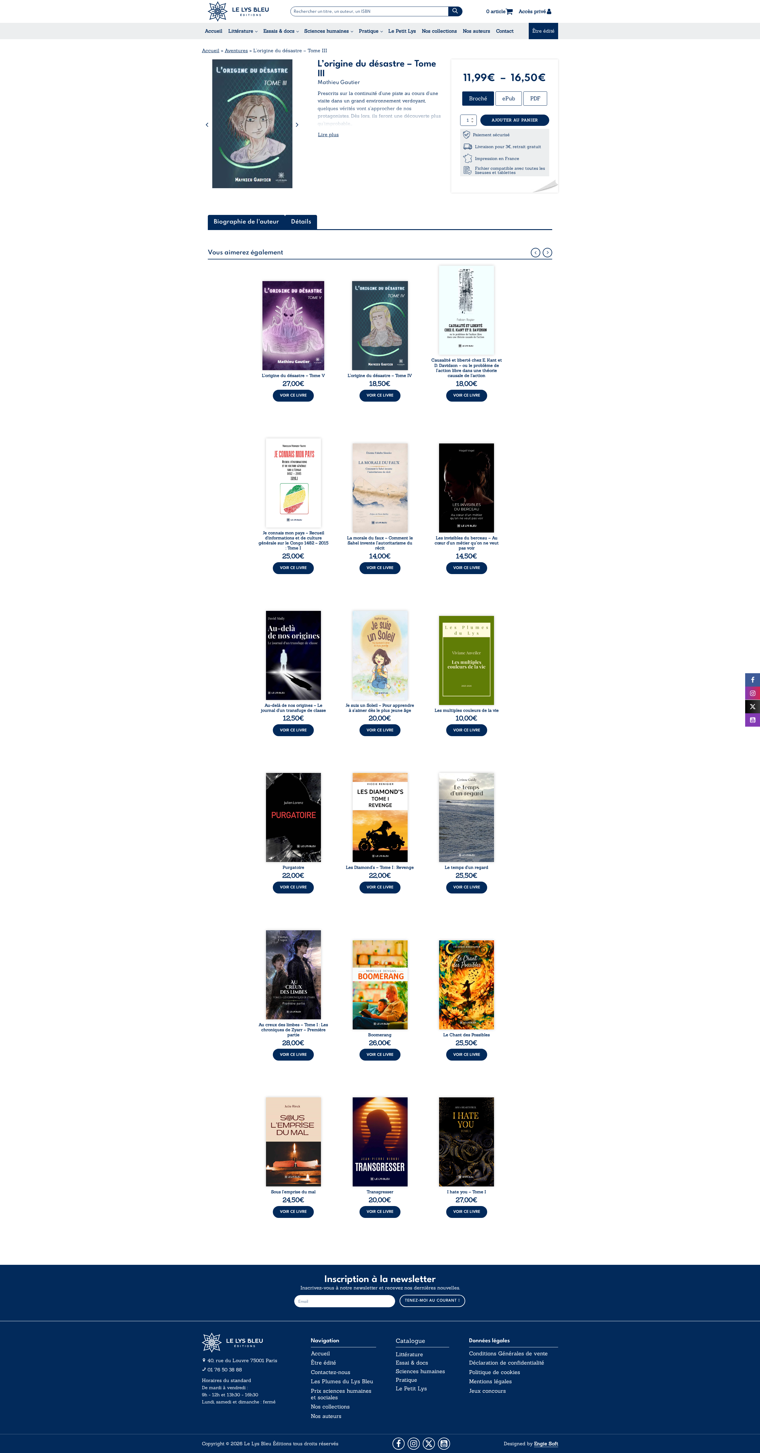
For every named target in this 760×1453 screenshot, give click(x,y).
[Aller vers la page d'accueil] (246, 1342)
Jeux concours (487, 1391)
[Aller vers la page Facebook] (398, 1444)
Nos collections (439, 31)
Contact (505, 31)
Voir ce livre (293, 395)
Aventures (236, 50)
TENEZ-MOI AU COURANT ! (432, 1301)
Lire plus (328, 134)
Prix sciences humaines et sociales (341, 1394)
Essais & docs (278, 31)
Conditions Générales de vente (508, 1353)
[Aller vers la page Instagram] (414, 1444)
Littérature (240, 31)
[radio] (478, 98)
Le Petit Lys (402, 31)
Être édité (543, 31)
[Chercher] (455, 11)
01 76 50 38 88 (225, 1370)
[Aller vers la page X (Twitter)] (429, 1444)
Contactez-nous (330, 1372)
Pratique (369, 31)
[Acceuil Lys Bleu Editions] (238, 11)
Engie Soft (546, 1443)
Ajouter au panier (515, 120)
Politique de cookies (494, 1372)
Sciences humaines (326, 31)
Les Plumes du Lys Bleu (342, 1381)
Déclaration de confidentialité (506, 1362)
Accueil (213, 31)
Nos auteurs (476, 31)
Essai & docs (412, 1362)
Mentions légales (490, 1381)
